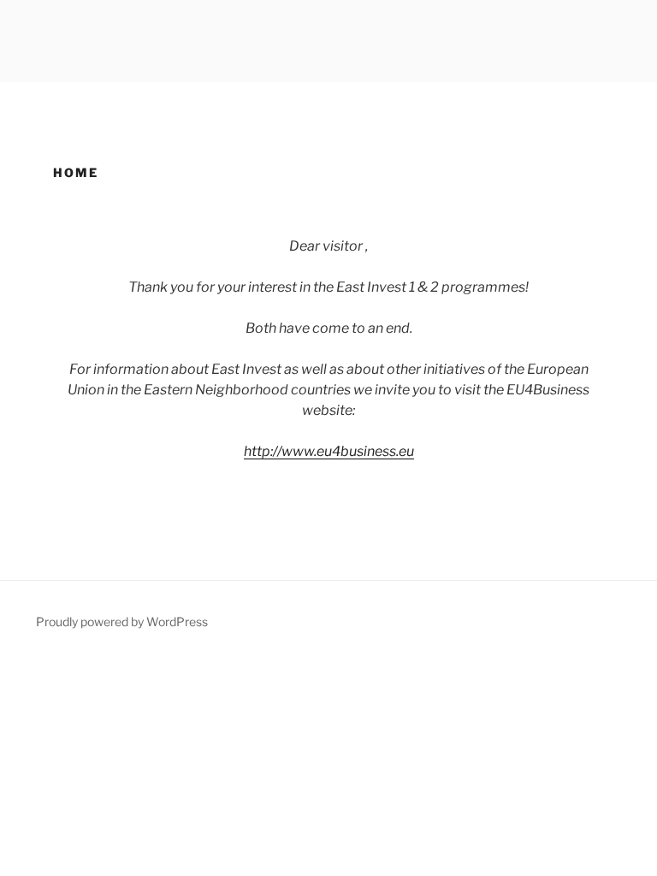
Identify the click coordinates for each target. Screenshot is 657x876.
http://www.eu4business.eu (329, 451)
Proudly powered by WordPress (122, 621)
